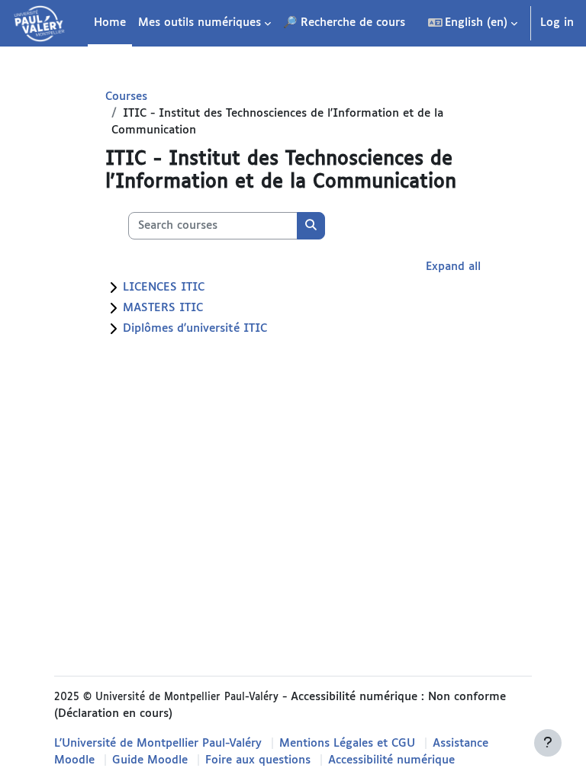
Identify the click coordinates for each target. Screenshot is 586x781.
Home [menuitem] (110, 22)
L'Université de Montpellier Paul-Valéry (158, 743)
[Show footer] (548, 743)
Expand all (453, 266)
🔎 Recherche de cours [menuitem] (344, 22)
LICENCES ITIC (163, 287)
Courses (126, 96)
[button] (473, 23)
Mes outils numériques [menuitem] (199, 22)
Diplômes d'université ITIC (195, 328)
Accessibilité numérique (391, 760)
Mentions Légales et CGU (347, 743)
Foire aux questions (258, 760)
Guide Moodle (150, 760)
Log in (557, 22)
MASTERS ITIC (163, 307)
